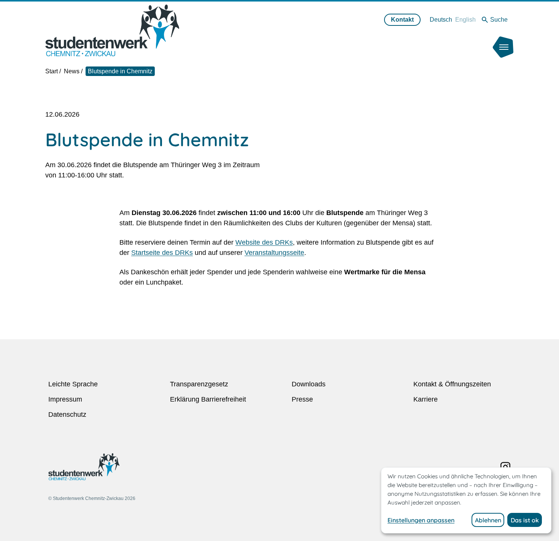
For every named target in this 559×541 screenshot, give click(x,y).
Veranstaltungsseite (274, 252)
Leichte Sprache (73, 384)
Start (51, 71)
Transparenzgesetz (199, 384)
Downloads (309, 384)
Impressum (65, 399)
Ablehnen (488, 520)
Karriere (425, 399)
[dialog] (466, 500)
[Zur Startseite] (112, 30)
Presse (302, 399)
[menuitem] (441, 19)
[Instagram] (505, 467)
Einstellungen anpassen (420, 520)
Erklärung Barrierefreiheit (208, 399)
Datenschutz (67, 414)
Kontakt (402, 19)
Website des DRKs (264, 242)
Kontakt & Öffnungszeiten (452, 384)
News (71, 71)
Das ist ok (525, 520)
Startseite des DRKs (162, 252)
